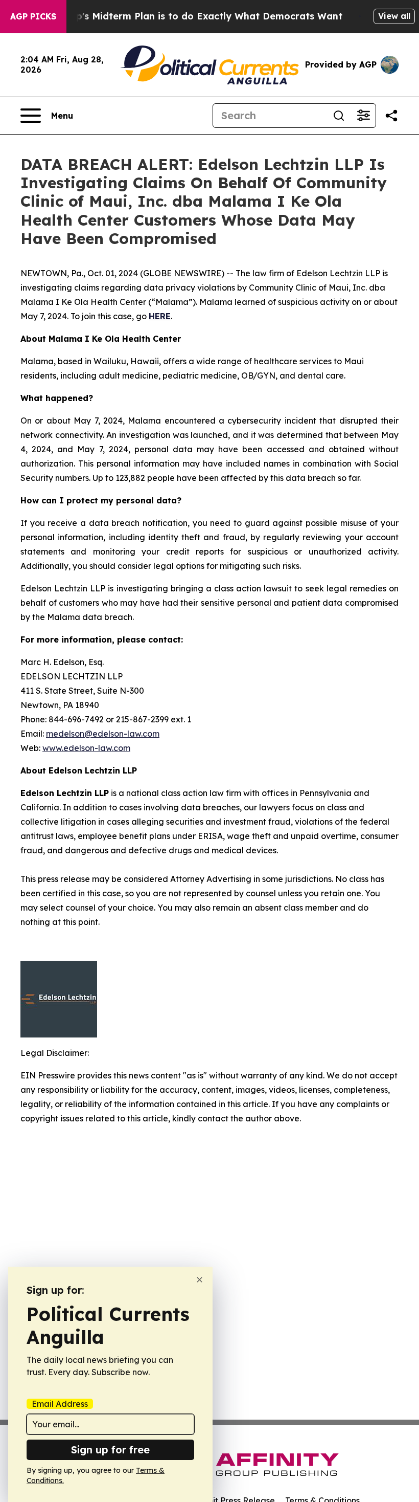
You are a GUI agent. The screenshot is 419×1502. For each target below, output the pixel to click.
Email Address (60, 1404)
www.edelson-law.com (86, 748)
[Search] (339, 115)
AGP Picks (33, 16)
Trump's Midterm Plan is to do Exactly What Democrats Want (197, 16)
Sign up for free (110, 1449)
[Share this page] (391, 115)
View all (394, 16)
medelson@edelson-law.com (102, 733)
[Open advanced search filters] (363, 115)
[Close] (199, 1280)
